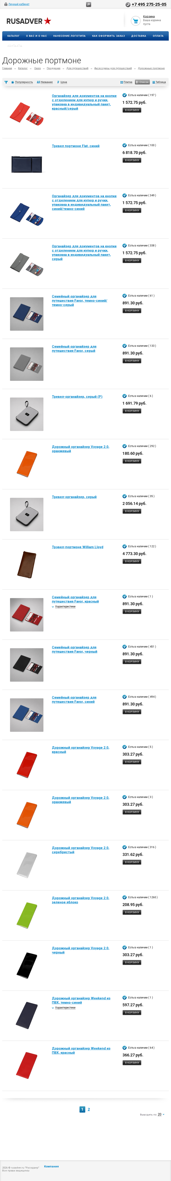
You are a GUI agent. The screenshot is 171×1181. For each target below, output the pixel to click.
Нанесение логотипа (69, 36)
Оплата (158, 36)
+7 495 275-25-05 (149, 4)
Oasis (37, 68)
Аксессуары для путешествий (113, 68)
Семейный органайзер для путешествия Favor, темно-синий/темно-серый (79, 300)
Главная (7, 68)
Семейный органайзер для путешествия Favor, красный (75, 599)
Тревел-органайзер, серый (74, 497)
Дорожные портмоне (151, 68)
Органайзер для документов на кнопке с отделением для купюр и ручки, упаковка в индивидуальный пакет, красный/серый (84, 102)
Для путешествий (77, 68)
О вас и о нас (36, 36)
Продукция (53, 68)
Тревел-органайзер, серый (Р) (77, 397)
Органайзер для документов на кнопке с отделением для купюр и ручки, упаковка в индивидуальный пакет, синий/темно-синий (84, 202)
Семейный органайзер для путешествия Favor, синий (74, 699)
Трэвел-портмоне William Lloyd (77, 547)
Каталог (13, 36)
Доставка (138, 36)
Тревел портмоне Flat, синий (76, 146)
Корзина (149, 16)
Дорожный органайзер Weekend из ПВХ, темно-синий (81, 1000)
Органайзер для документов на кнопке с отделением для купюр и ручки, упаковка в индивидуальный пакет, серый (84, 252)
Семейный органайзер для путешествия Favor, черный (74, 649)
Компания (51, 1166)
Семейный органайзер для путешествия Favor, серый (74, 348)
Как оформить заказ (108, 36)
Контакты (14, 45)
